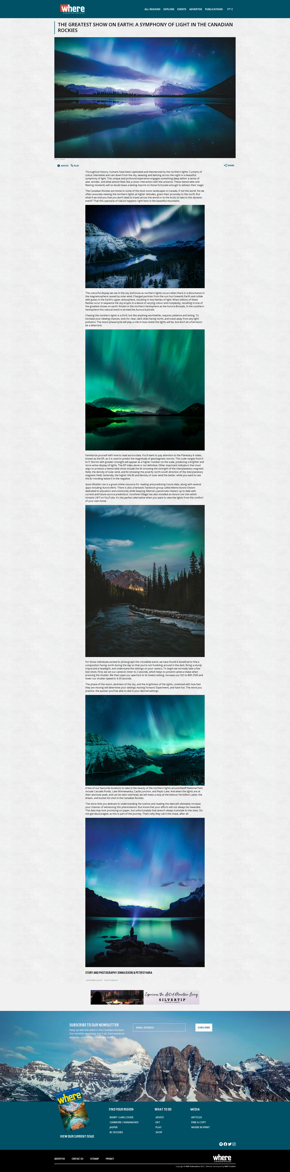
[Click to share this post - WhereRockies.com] (229, 165)
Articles (196, 1117)
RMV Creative (230, 1166)
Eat (158, 1122)
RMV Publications (193, 1166)
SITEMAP (94, 1159)
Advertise (195, 9)
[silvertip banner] (145, 1003)
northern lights (94, 980)
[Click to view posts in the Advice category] (62, 166)
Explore (168, 9)
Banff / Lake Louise (121, 1117)
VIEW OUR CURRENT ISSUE (77, 1137)
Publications (214, 9)
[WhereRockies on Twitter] (230, 1145)
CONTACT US (77, 1159)
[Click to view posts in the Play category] (75, 166)
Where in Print (200, 1127)
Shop (159, 1132)
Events (181, 9)
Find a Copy (198, 1122)
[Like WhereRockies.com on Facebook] (225, 1145)
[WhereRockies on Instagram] (234, 1145)
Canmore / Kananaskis (124, 1122)
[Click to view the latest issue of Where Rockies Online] (77, 1109)
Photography (111, 980)
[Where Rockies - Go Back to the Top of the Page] (221, 1145)
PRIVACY (110, 1159)
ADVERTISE (59, 1159)
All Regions (152, 9)
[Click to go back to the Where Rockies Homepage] (72, 9)
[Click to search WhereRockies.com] (235, 8)
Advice (160, 1117)
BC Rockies (116, 1132)
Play (158, 1127)
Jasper (114, 1127)
